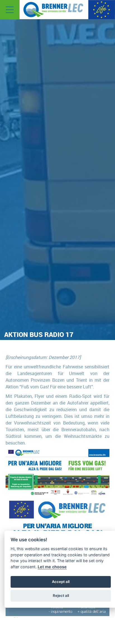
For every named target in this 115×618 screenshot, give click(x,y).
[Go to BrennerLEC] (53, 9)
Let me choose (52, 566)
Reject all (61, 595)
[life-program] (101, 9)
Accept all (61, 581)
